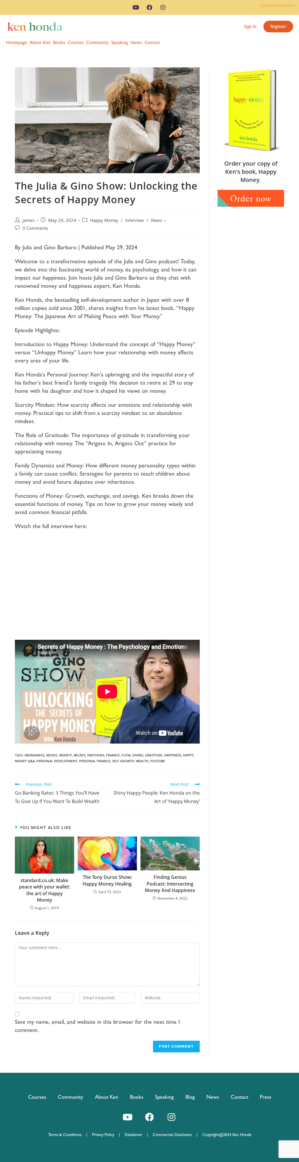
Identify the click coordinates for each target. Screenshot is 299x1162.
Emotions (95, 755)
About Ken (40, 42)
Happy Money (104, 220)
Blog (190, 1097)
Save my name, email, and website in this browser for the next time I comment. (97, 1025)
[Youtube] (136, 7)
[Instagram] (163, 7)
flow (126, 755)
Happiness (172, 755)
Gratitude (153, 755)
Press (265, 1097)
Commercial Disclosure (278, 5)
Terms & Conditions (67, 1134)
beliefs (80, 755)
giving (137, 755)
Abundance (34, 755)
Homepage (16, 42)
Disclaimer (133, 1134)
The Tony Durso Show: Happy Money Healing (107, 880)
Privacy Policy (105, 1134)
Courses (76, 42)
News (136, 42)
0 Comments (35, 228)
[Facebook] (149, 7)
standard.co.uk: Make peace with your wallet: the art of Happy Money (44, 890)
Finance (113, 755)
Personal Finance (94, 761)
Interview (134, 220)
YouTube (157, 761)
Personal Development (56, 761)
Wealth (142, 761)
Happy (188, 755)
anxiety (65, 755)
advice (51, 755)
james (28, 220)
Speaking (119, 42)
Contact (152, 42)
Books (59, 42)
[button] (250, 26)
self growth (123, 761)
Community (97, 42)
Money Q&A (25, 761)
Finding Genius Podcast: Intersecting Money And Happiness (170, 883)
